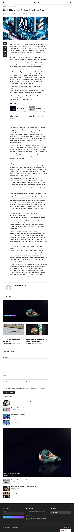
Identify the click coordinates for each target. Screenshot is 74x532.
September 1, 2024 (22, 111)
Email (5, 381)
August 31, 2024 (15, 409)
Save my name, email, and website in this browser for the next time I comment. (24, 388)
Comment (6, 357)
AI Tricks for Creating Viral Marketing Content (22, 421)
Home (4, 6)
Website (28, 381)
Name (5, 375)
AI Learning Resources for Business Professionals (23, 493)
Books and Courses (11, 6)
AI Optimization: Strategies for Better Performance (23, 486)
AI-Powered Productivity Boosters (20, 108)
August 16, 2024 (23, 13)
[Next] (30, 122)
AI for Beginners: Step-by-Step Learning (21, 401)
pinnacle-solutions (12, 13)
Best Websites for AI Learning (18, 414)
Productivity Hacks (10, 315)
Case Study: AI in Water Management (20, 407)
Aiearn (37, 2)
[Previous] (27, 122)
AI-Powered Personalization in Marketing (40, 108)
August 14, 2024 (15, 402)
